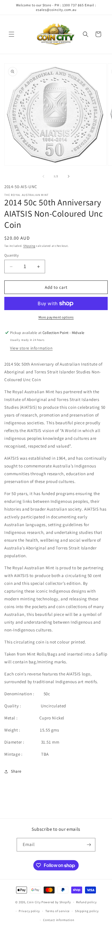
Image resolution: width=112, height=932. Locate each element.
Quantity (11, 255)
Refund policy (86, 902)
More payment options (56, 317)
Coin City (33, 902)
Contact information (58, 920)
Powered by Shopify (56, 902)
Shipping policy (87, 911)
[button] (11, 34)
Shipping (29, 246)
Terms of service (57, 911)
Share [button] (16, 771)
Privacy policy (29, 911)
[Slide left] (43, 176)
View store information (31, 348)
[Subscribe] (88, 844)
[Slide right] (68, 176)
